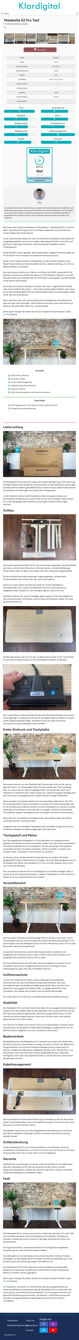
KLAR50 (7, 314)
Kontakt (30, 1330)
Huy (39, 202)
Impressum (12, 1320)
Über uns (30, 1320)
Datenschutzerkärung (17, 1325)
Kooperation (32, 1325)
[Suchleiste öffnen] (77, 13)
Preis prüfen (41, 50)
